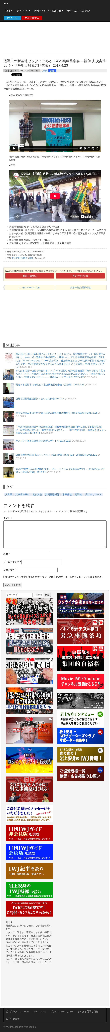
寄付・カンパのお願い (78, 10)
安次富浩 (37, 494)
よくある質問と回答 (87, 1011)
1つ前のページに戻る (29, 287)
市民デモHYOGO (19, 258)
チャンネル (23, 10)
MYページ (12, 18)
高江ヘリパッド (93, 494)
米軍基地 (67, 494)
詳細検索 (38, 595)
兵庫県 (44, 70)
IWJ (5, 3)
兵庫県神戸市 (22, 494)
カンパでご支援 (80, 276)
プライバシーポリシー (61, 1011)
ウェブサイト (10, 569)
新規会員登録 (32, 18)
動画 (52, 70)
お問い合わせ (12, 1018)
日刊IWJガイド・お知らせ (48, 10)
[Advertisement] (55, 30)
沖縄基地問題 (52, 494)
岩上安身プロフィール (17, 1011)
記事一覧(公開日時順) (80, 287)
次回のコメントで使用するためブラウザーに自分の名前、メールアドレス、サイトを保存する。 (54, 577)
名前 (6, 554)
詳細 (31, 258)
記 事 (8, 10)
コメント (8, 518)
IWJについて (39, 1011)
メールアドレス (12, 562)
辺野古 (78, 494)
